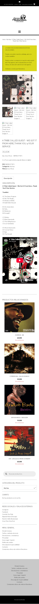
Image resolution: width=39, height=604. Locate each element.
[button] (19, 32)
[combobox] (19, 487)
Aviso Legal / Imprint (8, 540)
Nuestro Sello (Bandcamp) (10, 519)
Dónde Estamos (7, 531)
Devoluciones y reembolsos (10, 535)
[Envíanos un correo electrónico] (19, 2)
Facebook (5, 512)
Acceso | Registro (8, 4)
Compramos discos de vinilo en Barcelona (14, 549)
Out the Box (22, 599)
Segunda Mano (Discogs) (9, 516)
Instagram (5, 509)
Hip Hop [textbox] (19, 488)
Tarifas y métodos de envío (10, 533)
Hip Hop (8, 39)
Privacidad (5, 538)
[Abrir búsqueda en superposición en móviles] (19, 474)
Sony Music (10, 169)
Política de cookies (7, 542)
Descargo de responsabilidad (10, 544)
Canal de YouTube (7, 514)
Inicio (3, 39)
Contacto (5, 547)
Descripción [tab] (8, 178)
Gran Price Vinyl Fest (8, 521)
